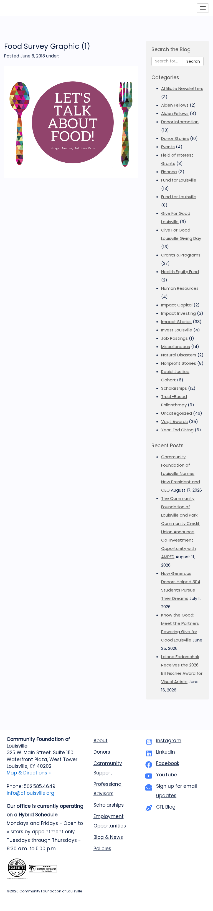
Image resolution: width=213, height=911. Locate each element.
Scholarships (174, 388)
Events (168, 147)
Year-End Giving (177, 430)
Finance (169, 172)
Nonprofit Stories (178, 363)
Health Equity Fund (180, 272)
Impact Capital (176, 305)
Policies (102, 848)
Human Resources (180, 288)
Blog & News (108, 837)
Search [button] (193, 61)
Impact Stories (176, 321)
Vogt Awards (174, 421)
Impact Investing (178, 313)
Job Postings (174, 338)
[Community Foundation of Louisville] (30, 8)
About (100, 740)
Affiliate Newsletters (182, 88)
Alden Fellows (175, 105)
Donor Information (180, 122)
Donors (101, 752)
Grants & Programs (181, 255)
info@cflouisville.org (30, 793)
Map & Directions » (29, 772)
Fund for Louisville (178, 180)
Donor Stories (175, 138)
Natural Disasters (178, 355)
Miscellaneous (175, 346)
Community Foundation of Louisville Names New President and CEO (180, 473)
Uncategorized (176, 413)
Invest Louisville (176, 330)
